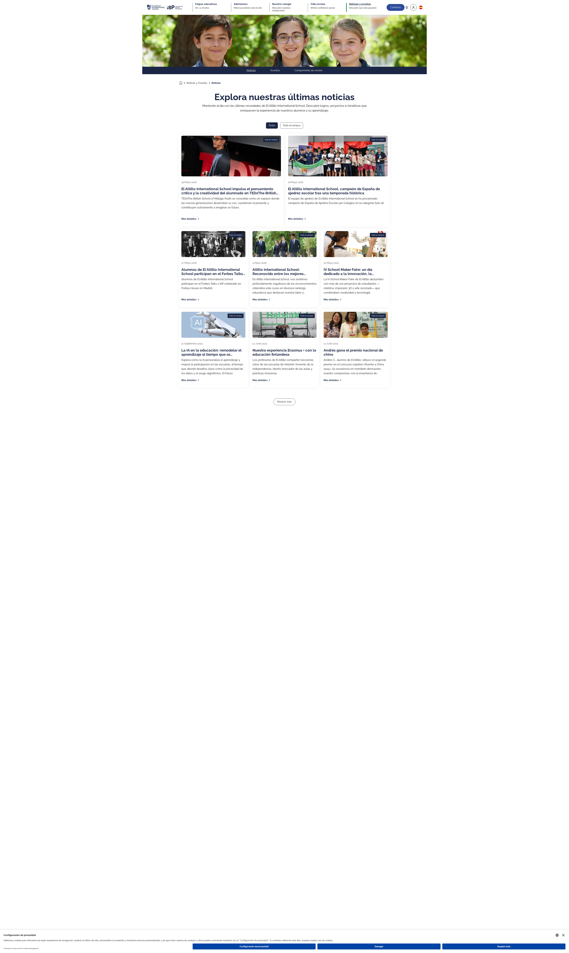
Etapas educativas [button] (206, 4)
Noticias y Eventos (196, 83)
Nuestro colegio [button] (281, 4)
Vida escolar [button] (318, 4)
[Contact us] (407, 7)
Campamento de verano (308, 70)
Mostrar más (284, 401)
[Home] (165, 7)
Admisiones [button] (241, 4)
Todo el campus (292, 125)
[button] (413, 7)
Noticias (251, 70)
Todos (271, 125)
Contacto (395, 7)
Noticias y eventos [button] (360, 4)
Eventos (275, 70)
